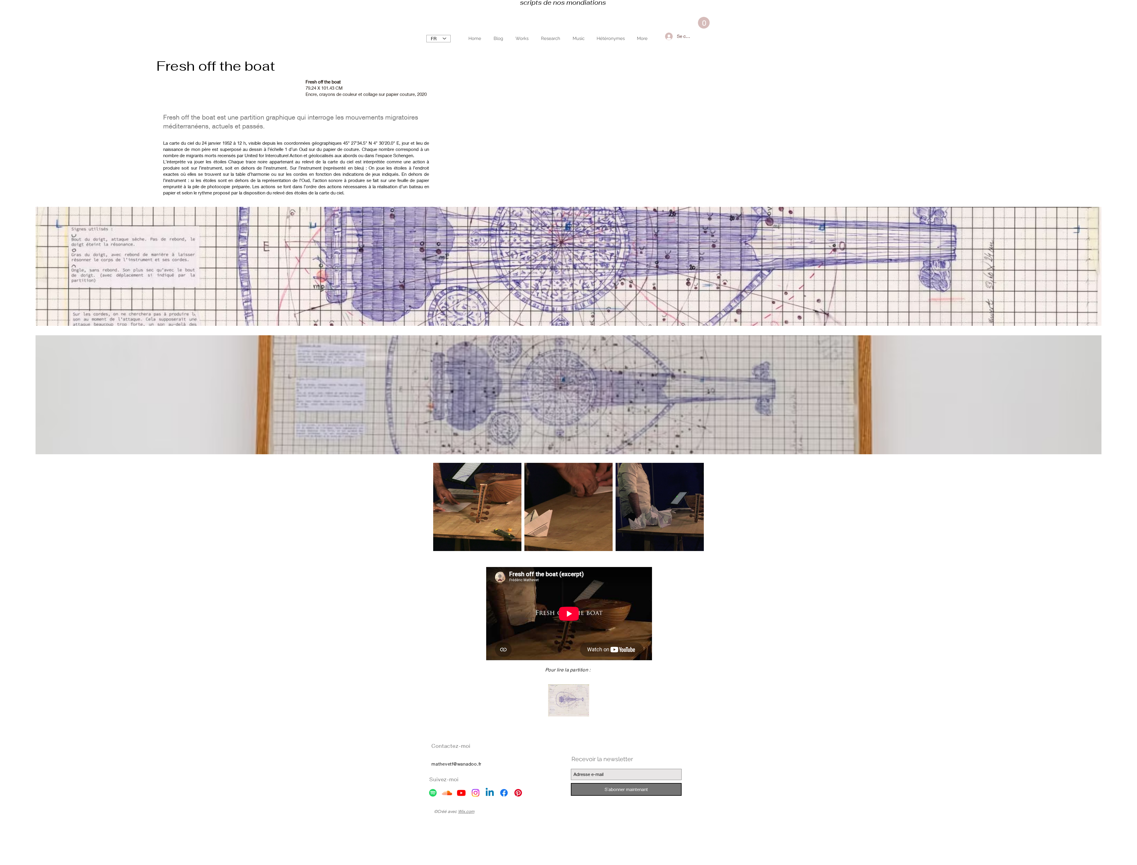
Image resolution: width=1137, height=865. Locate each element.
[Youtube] (461, 793)
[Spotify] (433, 793)
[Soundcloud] (447, 793)
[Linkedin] (490, 793)
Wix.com (466, 811)
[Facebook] (504, 793)
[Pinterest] (518, 793)
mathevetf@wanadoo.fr (456, 763)
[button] (704, 23)
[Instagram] (475, 793)
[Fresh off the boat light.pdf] (569, 701)
